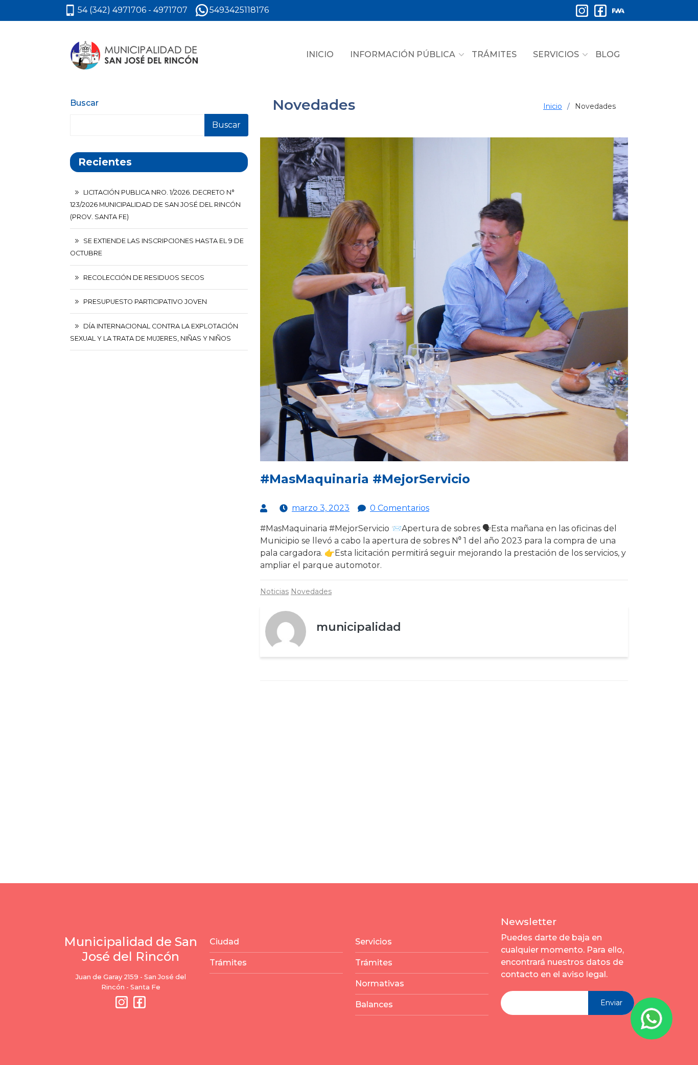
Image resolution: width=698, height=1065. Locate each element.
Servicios (373, 941)
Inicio (552, 106)
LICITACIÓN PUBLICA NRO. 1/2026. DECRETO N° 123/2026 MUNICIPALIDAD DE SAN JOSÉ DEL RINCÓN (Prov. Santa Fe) (155, 204)
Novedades (311, 591)
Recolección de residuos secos (143, 277)
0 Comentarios (399, 508)
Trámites (228, 962)
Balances (374, 1004)
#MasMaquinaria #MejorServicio (365, 478)
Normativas (379, 983)
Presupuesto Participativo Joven (145, 301)
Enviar (611, 1002)
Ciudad (224, 941)
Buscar (84, 103)
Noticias (274, 591)
